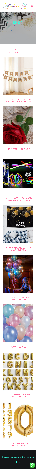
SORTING (18, 50)
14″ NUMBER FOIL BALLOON (18, 444)
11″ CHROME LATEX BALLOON (18, 298)
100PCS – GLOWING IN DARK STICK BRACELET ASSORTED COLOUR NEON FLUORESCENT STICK (18, 198)
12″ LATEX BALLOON (18, 347)
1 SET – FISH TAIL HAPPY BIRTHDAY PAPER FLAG (18, 100)
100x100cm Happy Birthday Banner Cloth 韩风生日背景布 (18, 249)
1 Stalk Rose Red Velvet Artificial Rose (18, 149)
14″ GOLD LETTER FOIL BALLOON (18, 395)
